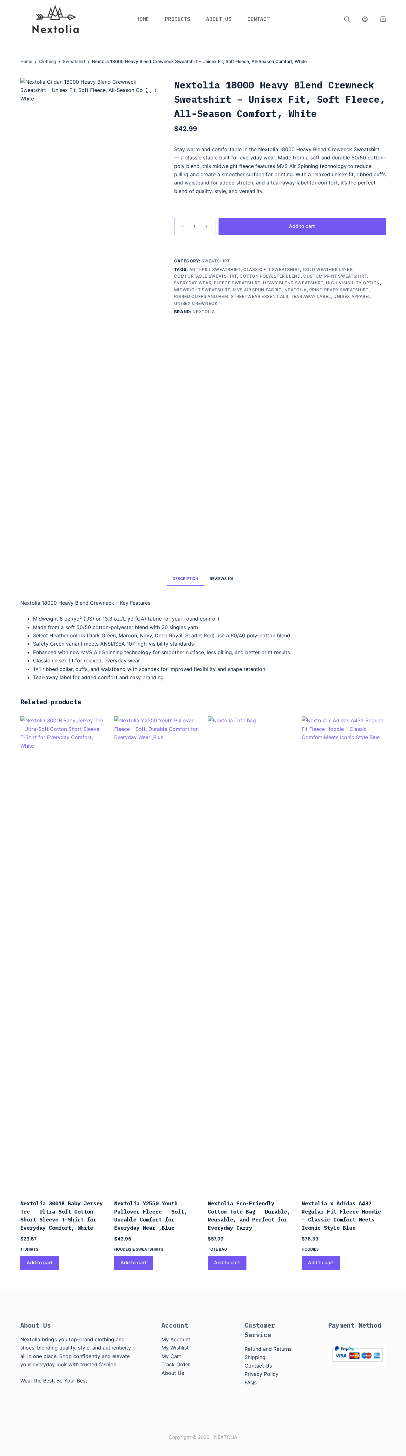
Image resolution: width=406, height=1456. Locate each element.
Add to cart (302, 226)
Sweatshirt (215, 260)
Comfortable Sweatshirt (205, 276)
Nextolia (296, 289)
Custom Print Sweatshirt (335, 276)
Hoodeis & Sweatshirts (138, 1249)
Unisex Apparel (351, 296)
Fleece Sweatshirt (237, 282)
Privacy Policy (261, 1374)
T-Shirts (29, 1249)
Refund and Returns (268, 1349)
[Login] (365, 19)
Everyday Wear (192, 282)
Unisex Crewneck (196, 303)
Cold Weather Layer (328, 269)
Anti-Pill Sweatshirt (215, 269)
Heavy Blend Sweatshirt (293, 282)
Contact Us (258, 1366)
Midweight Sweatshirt (202, 289)
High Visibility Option (353, 282)
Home (142, 19)
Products (177, 19)
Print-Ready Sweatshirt (338, 289)
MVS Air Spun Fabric (257, 289)
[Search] (347, 19)
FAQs (251, 1382)
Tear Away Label (311, 296)
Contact (258, 19)
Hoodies (310, 1249)
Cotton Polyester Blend (269, 276)
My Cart (171, 1356)
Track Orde (174, 1364)
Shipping (255, 1357)
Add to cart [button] (40, 1263)
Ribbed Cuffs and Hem (201, 296)
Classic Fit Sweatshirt (271, 269)
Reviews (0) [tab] (221, 578)
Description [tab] (185, 578)
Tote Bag (217, 1249)
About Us (219, 19)
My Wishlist (175, 1347)
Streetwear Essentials (259, 296)
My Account (175, 1339)
